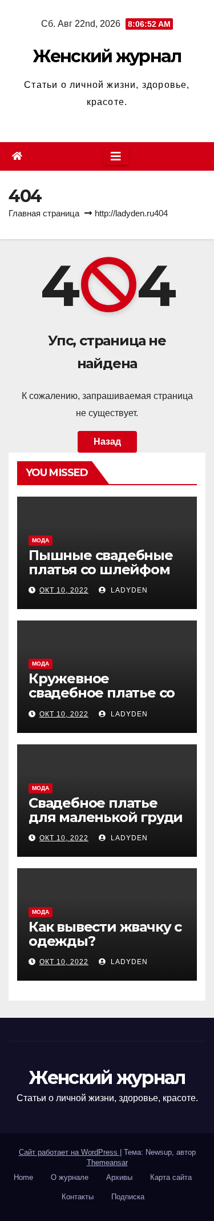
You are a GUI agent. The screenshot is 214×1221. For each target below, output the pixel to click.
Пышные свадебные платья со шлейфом (101, 562)
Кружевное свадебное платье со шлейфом (102, 692)
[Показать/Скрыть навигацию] (115, 156)
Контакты (78, 1196)
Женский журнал (107, 56)
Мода (40, 540)
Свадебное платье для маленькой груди (106, 810)
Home (23, 1177)
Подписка (127, 1196)
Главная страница (44, 213)
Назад (107, 441)
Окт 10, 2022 (63, 590)
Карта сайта (171, 1177)
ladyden (128, 590)
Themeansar (107, 1162)
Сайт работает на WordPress (69, 1152)
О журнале (69, 1177)
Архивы (119, 1177)
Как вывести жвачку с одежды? (105, 933)
